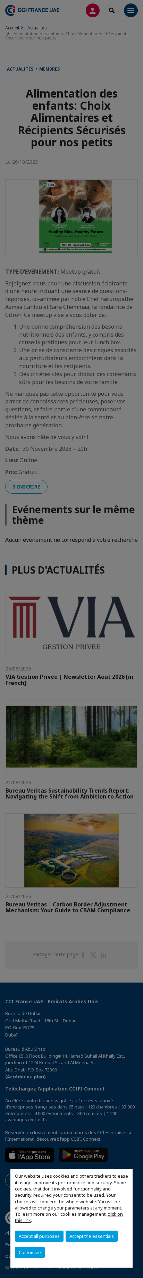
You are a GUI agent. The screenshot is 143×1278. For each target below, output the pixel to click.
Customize (30, 1252)
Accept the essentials (91, 1236)
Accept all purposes (39, 1236)
